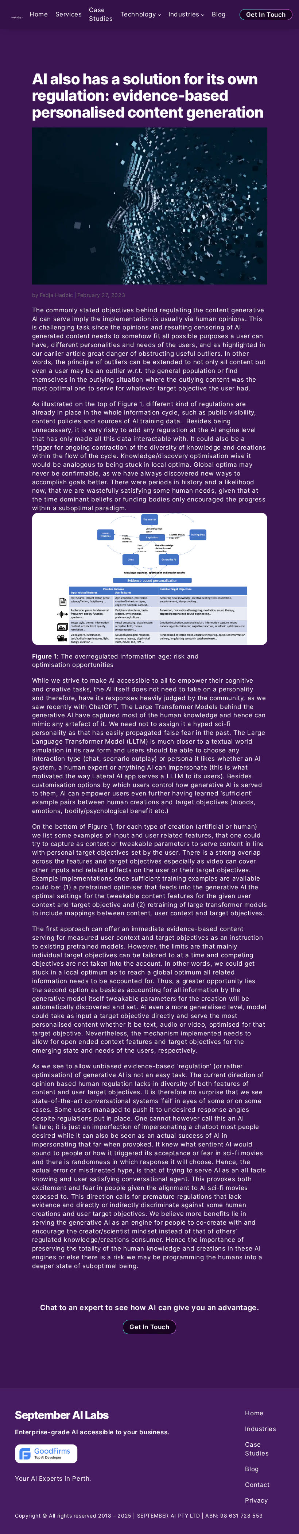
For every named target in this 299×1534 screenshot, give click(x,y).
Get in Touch (266, 14)
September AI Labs (62, 1415)
